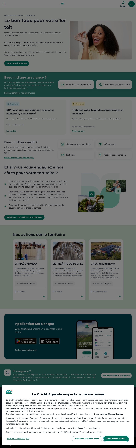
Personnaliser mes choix (87, 438)
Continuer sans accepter (18, 438)
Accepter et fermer (116, 438)
